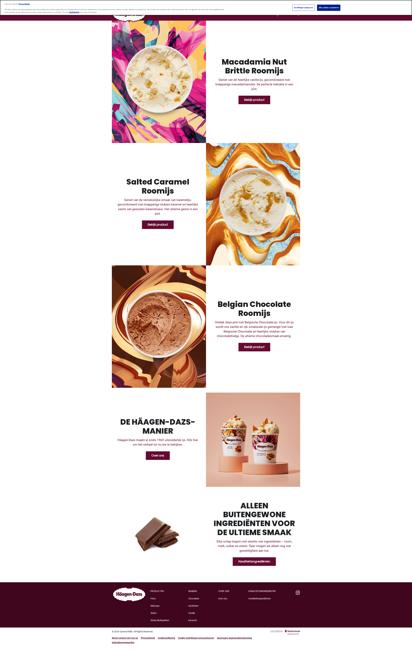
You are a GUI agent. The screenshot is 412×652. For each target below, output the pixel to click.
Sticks (153, 613)
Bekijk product (254, 99)
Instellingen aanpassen (303, 7)
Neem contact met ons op (125, 638)
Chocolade (193, 598)
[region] (206, 7)
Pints (153, 598)
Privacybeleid (148, 638)
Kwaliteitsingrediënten (254, 561)
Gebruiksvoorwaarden (123, 642)
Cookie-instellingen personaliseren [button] (196, 638)
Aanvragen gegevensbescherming (234, 638)
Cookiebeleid (74, 12)
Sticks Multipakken (159, 620)
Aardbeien (193, 605)
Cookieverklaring (166, 638)
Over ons (157, 455)
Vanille (191, 613)
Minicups (154, 605)
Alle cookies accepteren (329, 7)
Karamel (192, 620)
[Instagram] (297, 593)
